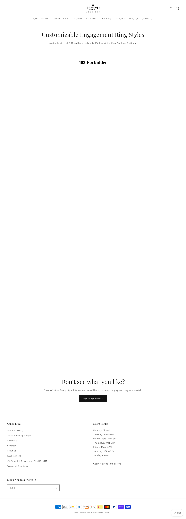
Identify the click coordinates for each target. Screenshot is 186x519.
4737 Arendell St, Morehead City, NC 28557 (27, 461)
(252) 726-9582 (14, 455)
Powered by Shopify (104, 512)
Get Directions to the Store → (108, 463)
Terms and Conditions (17, 466)
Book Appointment (93, 398)
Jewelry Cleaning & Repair (19, 435)
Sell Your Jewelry (15, 430)
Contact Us (12, 445)
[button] (46, 19)
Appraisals (12, 440)
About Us (11, 450)
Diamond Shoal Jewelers (88, 512)
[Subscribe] (56, 487)
